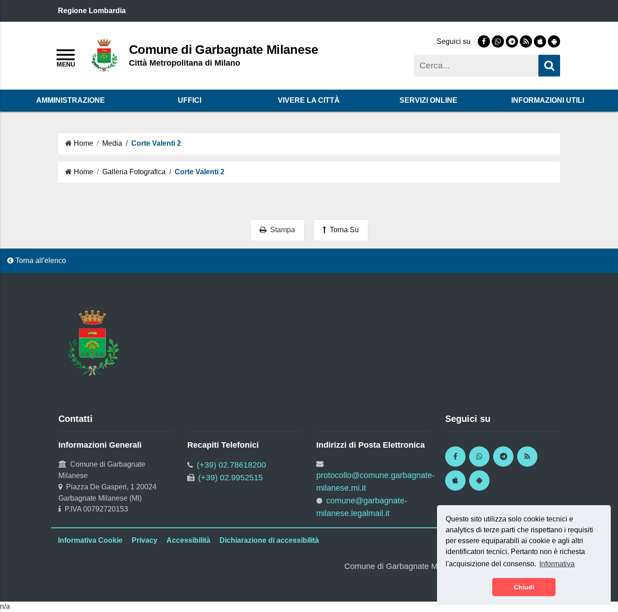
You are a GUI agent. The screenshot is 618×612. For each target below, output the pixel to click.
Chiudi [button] (524, 587)
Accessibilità (188, 540)
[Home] (104, 55)
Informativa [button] (557, 564)
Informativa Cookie (90, 540)
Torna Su (342, 230)
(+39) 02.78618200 (231, 464)
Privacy (144, 540)
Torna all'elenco (40, 260)
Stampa (280, 230)
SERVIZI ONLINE (428, 100)
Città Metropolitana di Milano (184, 62)
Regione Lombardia (92, 10)
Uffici (189, 100)
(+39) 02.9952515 (230, 477)
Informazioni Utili (547, 100)
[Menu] (65, 57)
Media (112, 143)
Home (83, 143)
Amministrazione (70, 100)
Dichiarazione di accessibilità (269, 540)
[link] (484, 41)
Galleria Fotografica (134, 172)
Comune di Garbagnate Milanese (224, 49)
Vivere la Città (309, 100)
